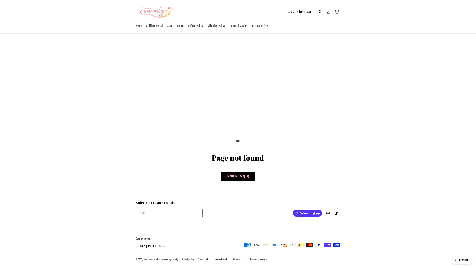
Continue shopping (238, 176)
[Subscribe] (198, 213)
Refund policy (188, 259)
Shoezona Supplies (152, 259)
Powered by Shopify (169, 259)
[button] (320, 12)
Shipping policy (240, 259)
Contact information (259, 259)
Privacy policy (204, 259)
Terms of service (221, 259)
